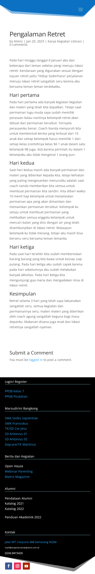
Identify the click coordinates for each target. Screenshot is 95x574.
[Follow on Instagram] (17, 566)
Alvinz (18, 41)
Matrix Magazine (17, 477)
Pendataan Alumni (18, 498)
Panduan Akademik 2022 (23, 517)
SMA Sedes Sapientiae (21, 418)
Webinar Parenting (19, 471)
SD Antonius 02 (16, 439)
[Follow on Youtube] (26, 566)
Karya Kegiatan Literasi (65, 41)
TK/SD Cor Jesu (16, 428)
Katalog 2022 (14, 509)
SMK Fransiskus (16, 423)
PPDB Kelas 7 (14, 391)
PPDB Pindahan (16, 396)
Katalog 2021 (14, 503)
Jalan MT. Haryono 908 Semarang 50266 (31, 542)
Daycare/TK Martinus (20, 444)
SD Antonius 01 (16, 434)
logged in (36, 360)
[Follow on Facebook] (8, 566)
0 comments (19, 44)
